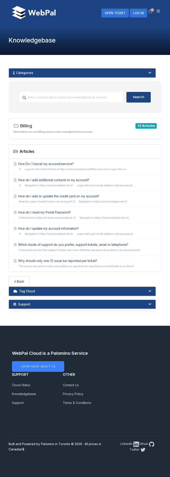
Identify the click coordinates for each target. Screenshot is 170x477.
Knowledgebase (24, 394)
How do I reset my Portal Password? (74, 214)
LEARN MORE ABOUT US (38, 366)
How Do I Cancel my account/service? (72, 166)
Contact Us (71, 385)
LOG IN (138, 13)
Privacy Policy (73, 394)
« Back (19, 281)
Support (18, 403)
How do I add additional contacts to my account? (76, 182)
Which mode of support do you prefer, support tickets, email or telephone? (79, 247)
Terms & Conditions (77, 403)
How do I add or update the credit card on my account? (73, 198)
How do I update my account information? (76, 231)
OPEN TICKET (115, 13)
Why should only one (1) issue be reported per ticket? (76, 263)
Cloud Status (21, 385)
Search (138, 97)
